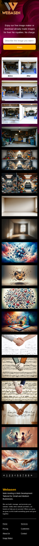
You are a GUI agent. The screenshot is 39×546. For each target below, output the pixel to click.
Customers (25, 529)
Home (5, 524)
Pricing (5, 529)
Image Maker (8, 538)
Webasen (9, 489)
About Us (6, 533)
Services (24, 524)
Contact (24, 533)
